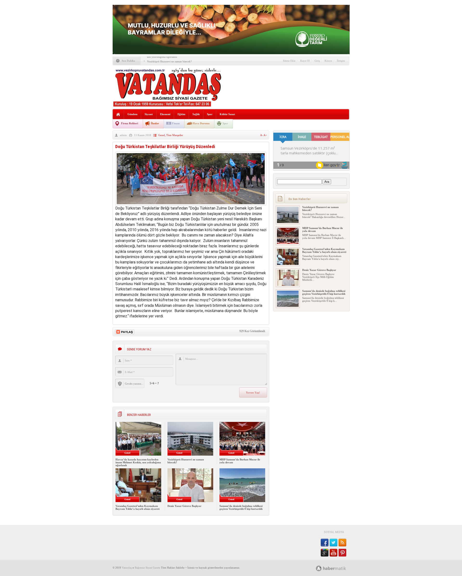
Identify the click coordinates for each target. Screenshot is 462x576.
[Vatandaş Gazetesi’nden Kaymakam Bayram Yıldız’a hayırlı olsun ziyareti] (288, 264)
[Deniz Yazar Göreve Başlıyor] (288, 285)
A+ (265, 135)
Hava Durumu (201, 123)
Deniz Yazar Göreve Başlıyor (184, 505)
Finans (176, 123)
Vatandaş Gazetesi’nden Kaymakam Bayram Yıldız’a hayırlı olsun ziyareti (138, 507)
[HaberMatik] (336, 568)
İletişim (341, 60)
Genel (161, 135)
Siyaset (149, 114)
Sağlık (196, 114)
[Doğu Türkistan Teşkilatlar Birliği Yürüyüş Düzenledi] (190, 204)
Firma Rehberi (129, 123)
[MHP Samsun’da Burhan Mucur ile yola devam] (288, 243)
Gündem (132, 114)
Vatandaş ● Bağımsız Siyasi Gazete (141, 567)
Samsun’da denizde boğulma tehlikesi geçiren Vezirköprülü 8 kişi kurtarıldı (241, 507)
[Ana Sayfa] (118, 114)
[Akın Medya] (319, 568)
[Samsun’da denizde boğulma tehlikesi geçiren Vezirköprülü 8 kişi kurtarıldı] (288, 306)
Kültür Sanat (227, 114)
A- (261, 135)
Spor (209, 114)
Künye (328, 60)
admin (123, 135)
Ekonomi (165, 114)
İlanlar (155, 123)
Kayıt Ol (305, 60)
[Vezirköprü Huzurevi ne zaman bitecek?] (288, 222)
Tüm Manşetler (174, 135)
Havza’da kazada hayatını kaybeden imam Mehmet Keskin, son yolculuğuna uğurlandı (138, 462)
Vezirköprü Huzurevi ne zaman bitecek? (169, 61)
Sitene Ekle (289, 60)
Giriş (317, 60)
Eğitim (181, 114)
